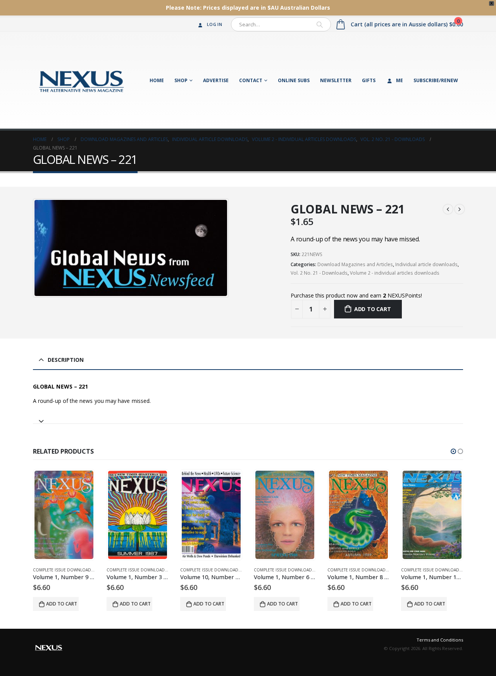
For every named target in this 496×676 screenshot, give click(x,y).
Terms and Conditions (440, 640)
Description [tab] (66, 359)
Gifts (368, 80)
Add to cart (372, 309)
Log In (214, 24)
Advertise (216, 80)
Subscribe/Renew (435, 80)
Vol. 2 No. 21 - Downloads (319, 273)
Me (399, 80)
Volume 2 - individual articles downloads (394, 273)
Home (157, 80)
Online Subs (294, 80)
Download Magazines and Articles (355, 264)
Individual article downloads (426, 264)
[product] (63, 515)
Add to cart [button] (61, 603)
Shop (181, 80)
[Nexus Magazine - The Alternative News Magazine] (81, 80)
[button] (453, 451)
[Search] (320, 24)
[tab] (248, 418)
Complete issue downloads (63, 570)
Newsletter (335, 80)
